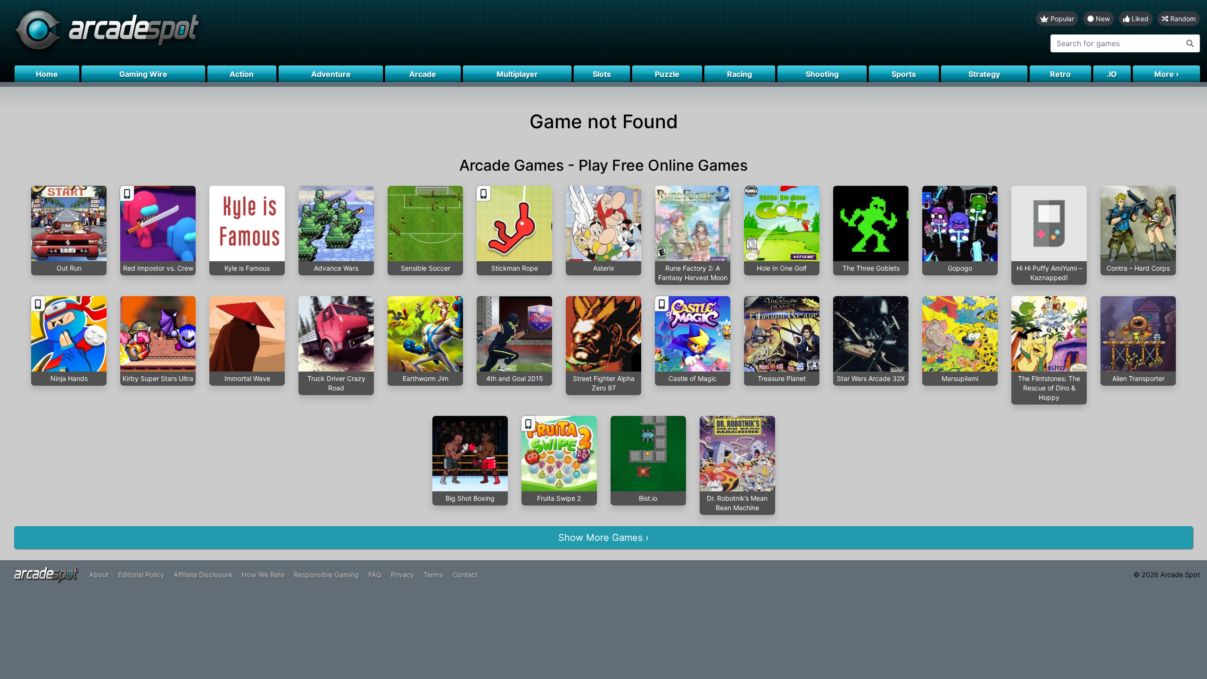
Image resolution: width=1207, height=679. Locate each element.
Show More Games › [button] (603, 537)
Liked (1139, 19)
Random (1182, 19)
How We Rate (262, 575)
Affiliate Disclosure (203, 575)
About (98, 575)
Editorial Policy (141, 575)
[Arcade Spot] (301, 33)
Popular (1061, 19)
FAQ (374, 575)
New (1102, 19)
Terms (433, 575)
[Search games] (1190, 43)
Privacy (402, 575)
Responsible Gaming (326, 575)
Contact (465, 575)
